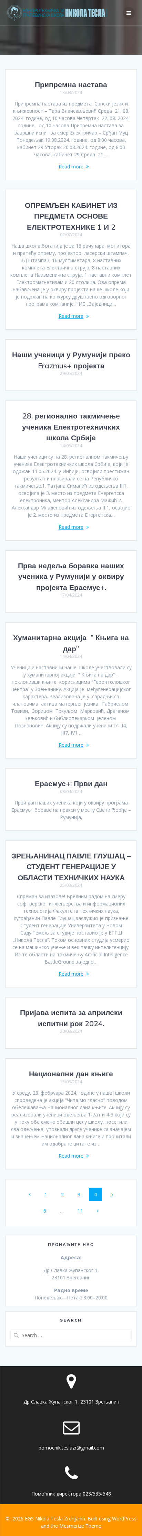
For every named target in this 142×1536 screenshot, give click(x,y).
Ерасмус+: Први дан (71, 783)
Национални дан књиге (71, 1073)
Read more (71, 166)
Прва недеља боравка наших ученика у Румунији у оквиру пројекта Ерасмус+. (71, 576)
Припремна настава (71, 84)
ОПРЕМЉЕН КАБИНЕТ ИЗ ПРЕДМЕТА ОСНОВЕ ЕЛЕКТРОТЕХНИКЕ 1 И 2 (71, 216)
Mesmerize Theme (80, 1526)
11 (82, 1210)
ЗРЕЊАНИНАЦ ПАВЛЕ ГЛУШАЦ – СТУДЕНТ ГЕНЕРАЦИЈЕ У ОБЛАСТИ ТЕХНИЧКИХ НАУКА (71, 866)
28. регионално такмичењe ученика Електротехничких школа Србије (71, 426)
